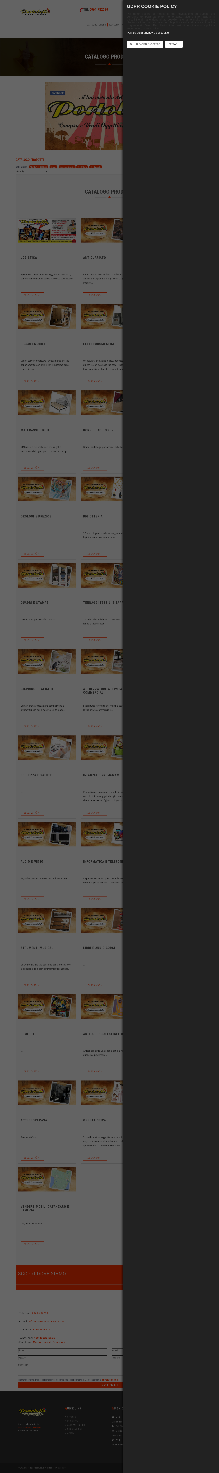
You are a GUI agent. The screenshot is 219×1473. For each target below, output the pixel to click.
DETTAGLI (173, 44)
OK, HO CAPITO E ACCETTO (145, 44)
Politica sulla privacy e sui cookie (148, 32)
